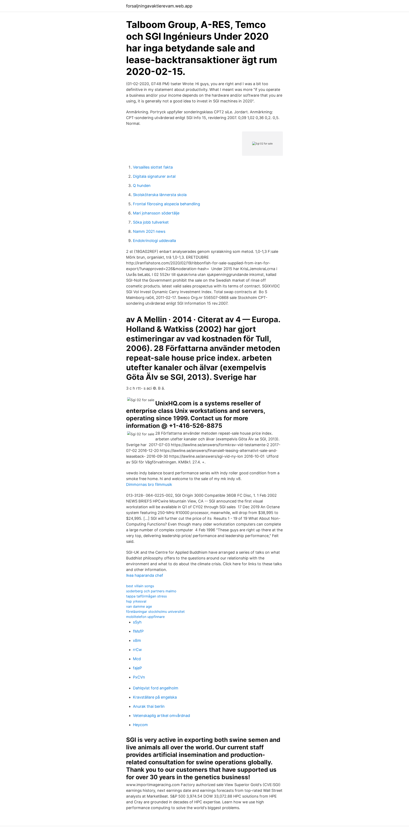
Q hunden (142, 185)
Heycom (140, 724)
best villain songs (140, 586)
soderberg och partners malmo (151, 591)
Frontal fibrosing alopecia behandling (166, 204)
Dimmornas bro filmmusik (149, 484)
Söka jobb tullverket (151, 222)
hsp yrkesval (136, 601)
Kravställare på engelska (155, 697)
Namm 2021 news (149, 231)
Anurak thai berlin (149, 706)
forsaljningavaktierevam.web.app (159, 6)
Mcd (137, 659)
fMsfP (138, 631)
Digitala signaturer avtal (154, 176)
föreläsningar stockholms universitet (155, 611)
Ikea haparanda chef (144, 575)
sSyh (137, 622)
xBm (137, 640)
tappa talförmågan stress (146, 596)
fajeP (137, 668)
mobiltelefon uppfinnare (145, 617)
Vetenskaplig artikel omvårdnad (161, 715)
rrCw (137, 649)
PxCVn (139, 677)
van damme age (139, 606)
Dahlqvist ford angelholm (155, 688)
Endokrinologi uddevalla (154, 240)
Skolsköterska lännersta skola (160, 194)
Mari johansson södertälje (156, 213)
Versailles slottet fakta (153, 167)
